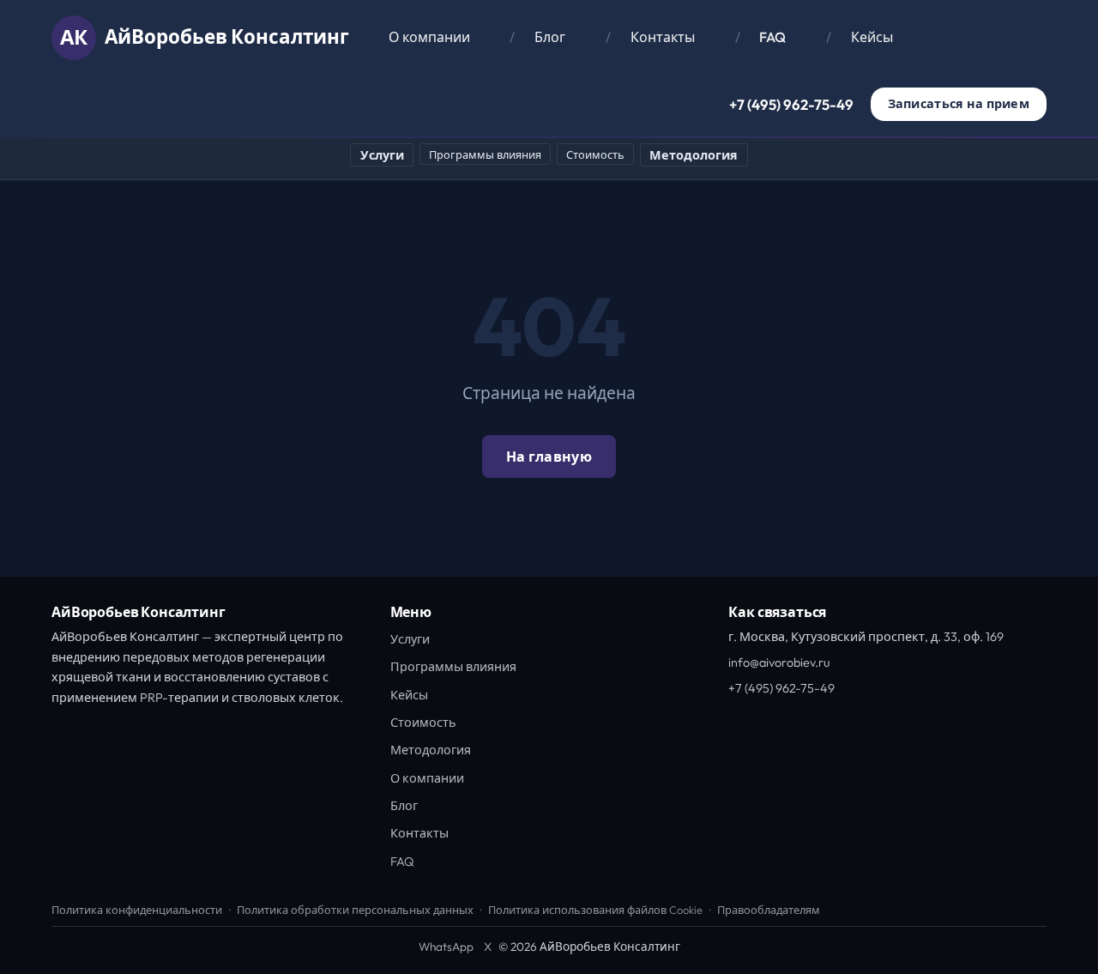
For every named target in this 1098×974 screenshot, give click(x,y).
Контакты (662, 36)
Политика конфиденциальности (136, 910)
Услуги (382, 155)
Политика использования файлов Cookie (595, 910)
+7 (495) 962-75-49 (791, 104)
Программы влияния (485, 154)
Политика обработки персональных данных (355, 910)
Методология (693, 155)
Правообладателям (768, 910)
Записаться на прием (958, 104)
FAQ (772, 36)
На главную (549, 456)
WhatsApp (446, 946)
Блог (549, 36)
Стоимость (595, 154)
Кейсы (872, 36)
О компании (429, 36)
